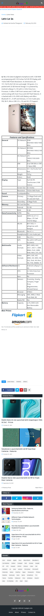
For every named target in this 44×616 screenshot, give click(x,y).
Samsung (11, 575)
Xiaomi (37, 578)
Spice (23, 575)
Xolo (3, 581)
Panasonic (31, 572)
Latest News (10, 14)
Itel (36, 566)
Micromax (27, 569)
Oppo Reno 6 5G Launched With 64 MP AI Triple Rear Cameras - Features (27, 544)
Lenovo (20, 569)
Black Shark (27, 560)
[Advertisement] (22, 51)
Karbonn (4, 569)
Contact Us (31, 612)
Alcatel (9, 560)
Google (37, 563)
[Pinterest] (21, 390)
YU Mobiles (10, 581)
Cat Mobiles (5, 563)
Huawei (13, 566)
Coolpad (20, 563)
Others (25, 381)
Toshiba (10, 578)
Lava (14, 569)
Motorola (5, 572)
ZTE (17, 581)
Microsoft (35, 569)
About (17, 612)
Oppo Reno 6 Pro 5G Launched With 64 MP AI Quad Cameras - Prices (26, 535)
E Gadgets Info (27, 608)
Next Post (38, 487)
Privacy (23, 612)
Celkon (13, 563)
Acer (3, 560)
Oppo (24, 572)
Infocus (26, 566)
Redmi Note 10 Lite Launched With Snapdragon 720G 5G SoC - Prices (22, 421)
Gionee (31, 563)
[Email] (25, 390)
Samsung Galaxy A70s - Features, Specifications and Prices (22, 509)
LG (10, 569)
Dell (26, 563)
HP (3, 566)
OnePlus (18, 572)
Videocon (17, 578)
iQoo (26, 581)
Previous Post (7, 487)
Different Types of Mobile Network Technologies (23, 518)
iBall (21, 581)
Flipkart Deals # (14, 9)
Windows (29, 578)
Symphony (30, 575)
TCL (36, 575)
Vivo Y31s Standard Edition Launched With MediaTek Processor (25, 527)
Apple (14, 560)
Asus (20, 560)
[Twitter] (17, 390)
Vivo (24, 578)
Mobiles (18, 381)
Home (3, 14)
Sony (18, 575)
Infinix (19, 566)
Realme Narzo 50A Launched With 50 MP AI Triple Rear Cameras (20, 479)
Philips (38, 572)
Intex (31, 566)
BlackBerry (35, 560)
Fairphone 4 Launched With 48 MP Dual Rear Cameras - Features (19, 450)
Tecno (4, 578)
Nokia (11, 572)
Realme (4, 575)
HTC (7, 566)
